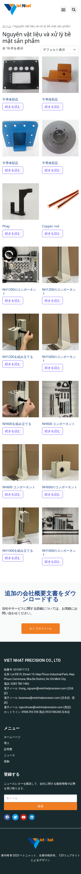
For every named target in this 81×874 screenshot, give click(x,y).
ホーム (6, 26)
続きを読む (13, 106)
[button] (63, 9)
